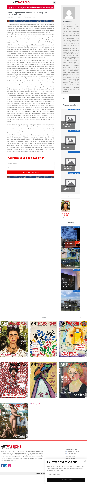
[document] (43, 242)
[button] (84, 461)
